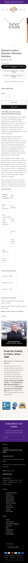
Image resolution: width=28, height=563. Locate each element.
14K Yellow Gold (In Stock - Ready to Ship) (14, 71)
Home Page (9, 511)
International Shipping (12, 523)
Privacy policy (20, 557)
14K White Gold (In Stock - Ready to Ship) (14, 66)
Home (7, 519)
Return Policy (10, 497)
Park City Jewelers (13, 555)
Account (8, 509)
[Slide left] (10, 45)
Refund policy (10, 499)
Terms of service (11, 503)
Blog (7, 527)
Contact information (19, 559)
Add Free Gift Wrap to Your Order (14, 81)
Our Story (9, 505)
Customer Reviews (11, 492)
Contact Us (9, 494)
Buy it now (14, 107)
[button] (3, 10)
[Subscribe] (23, 437)
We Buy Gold (10, 507)
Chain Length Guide (7, 88)
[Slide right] (17, 45)
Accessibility (9, 529)
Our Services (10, 521)
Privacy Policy (10, 501)
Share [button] (4, 316)
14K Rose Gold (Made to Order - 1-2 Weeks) (13, 76)
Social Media (10, 534)
